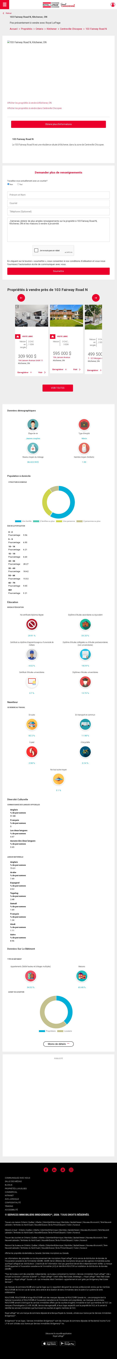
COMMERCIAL (11, 1192)
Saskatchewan (76, 1222)
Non (11, 184)
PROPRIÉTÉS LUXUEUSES (16, 1188)
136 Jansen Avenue (61, 357)
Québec (31, 1222)
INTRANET (9, 1195)
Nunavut (76, 1225)
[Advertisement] (58, 1108)
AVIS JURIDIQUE (12, 1199)
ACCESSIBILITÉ (11, 1210)
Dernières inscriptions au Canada (56, 1253)
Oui (20, 184)
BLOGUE (8, 1185)
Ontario (24, 1222)
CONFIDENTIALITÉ (13, 1202)
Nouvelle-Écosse (40, 1225)
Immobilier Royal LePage (59, 5)
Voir (40, 372)
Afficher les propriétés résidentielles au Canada (23, 1253)
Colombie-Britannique (51, 1222)
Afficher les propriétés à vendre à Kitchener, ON (29, 103)
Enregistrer (23, 372)
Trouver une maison (13, 1222)
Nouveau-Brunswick (91, 1222)
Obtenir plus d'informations (58, 124)
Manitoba (65, 1222)
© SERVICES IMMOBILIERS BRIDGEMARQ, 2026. (32, 1214)
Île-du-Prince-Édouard (56, 1225)
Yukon (69, 1225)
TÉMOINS (9, 1206)
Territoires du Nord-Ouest (23, 1225)
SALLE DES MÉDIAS (13, 1181)
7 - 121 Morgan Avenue (98, 358)
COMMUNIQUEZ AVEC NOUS (17, 1178)
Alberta (38, 1222)
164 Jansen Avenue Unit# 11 (30, 360)
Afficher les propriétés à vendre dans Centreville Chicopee (34, 108)
